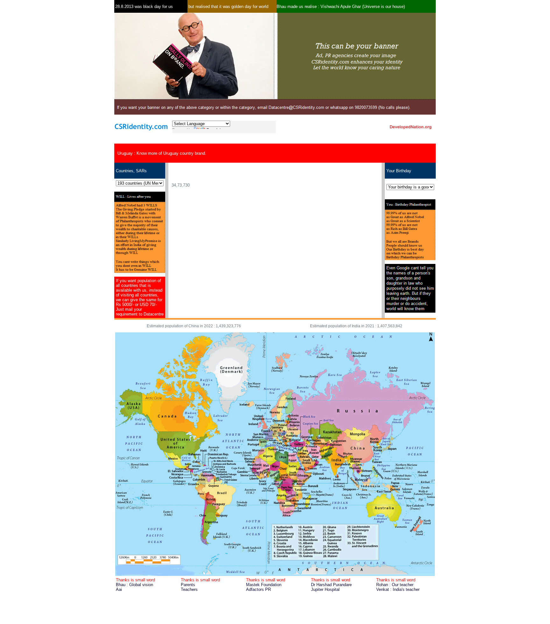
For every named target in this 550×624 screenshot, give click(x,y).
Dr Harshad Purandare (331, 584)
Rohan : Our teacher (394, 584)
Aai (119, 589)
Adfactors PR (258, 589)
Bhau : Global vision (134, 584)
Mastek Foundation (263, 584)
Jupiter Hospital (325, 589)
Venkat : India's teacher (398, 589)
